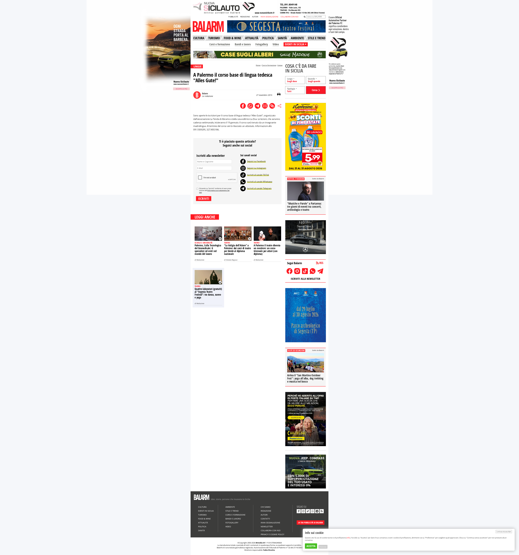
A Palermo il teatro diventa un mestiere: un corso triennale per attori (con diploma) (267, 250)
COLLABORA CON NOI (289, 16)
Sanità (201, 530)
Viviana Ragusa (231, 260)
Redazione (200, 260)
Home (258, 65)
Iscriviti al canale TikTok (258, 174)
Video (276, 44)
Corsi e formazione (219, 44)
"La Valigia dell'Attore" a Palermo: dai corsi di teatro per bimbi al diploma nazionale (237, 250)
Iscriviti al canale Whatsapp (259, 181)
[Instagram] (243, 168)
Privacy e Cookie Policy (272, 534)
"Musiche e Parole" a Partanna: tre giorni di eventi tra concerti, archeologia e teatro (304, 207)
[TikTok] (243, 174)
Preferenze (323, 546)
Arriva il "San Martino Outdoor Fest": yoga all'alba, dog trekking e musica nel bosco (305, 378)
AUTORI (255, 16)
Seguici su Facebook (256, 161)
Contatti (265, 518)
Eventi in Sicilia (206, 511)
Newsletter (267, 526)
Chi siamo (265, 507)
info (348, 537)
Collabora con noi (270, 530)
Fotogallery (261, 44)
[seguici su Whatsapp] (312, 511)
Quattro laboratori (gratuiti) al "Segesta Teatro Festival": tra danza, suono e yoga (208, 293)
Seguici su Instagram (256, 168)
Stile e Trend (232, 511)
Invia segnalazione (270, 522)
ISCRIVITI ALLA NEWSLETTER (305, 279)
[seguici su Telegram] (317, 511)
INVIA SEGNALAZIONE (269, 16)
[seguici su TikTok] (308, 511)
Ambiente (230, 507)
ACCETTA (311, 546)
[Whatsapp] (243, 181)
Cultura (202, 507)
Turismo (202, 514)
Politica (202, 526)
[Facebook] (243, 161)
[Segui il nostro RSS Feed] (322, 511)
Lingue (279, 65)
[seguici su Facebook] (299, 511)
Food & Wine (204, 518)
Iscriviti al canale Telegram (259, 188)
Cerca (314, 90)
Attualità (203, 522)
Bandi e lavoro (243, 44)
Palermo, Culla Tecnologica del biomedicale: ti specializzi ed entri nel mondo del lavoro (208, 250)
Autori (264, 514)
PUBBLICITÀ (233, 16)
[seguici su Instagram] (303, 511)
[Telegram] (243, 188)
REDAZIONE (245, 16)
